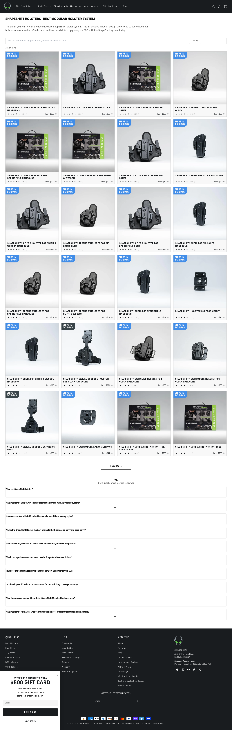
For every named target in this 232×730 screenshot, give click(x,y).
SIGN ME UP (30, 712)
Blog (120, 653)
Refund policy (127, 723)
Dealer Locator (125, 658)
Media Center (124, 686)
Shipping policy (159, 723)
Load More (116, 466)
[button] (25, 6)
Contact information (142, 723)
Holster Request (69, 672)
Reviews (122, 648)
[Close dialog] (57, 675)
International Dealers (128, 662)
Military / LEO (124, 667)
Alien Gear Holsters (82, 724)
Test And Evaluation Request (131, 681)
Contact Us (67, 643)
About (121, 643)
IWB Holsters (11, 662)
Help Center (67, 653)
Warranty (66, 667)
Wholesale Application (128, 676)
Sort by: (195, 41)
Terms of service (112, 723)
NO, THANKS (30, 721)
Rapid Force (11, 648)
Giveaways (123, 672)
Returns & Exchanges (72, 658)
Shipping (66, 662)
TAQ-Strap (10, 653)
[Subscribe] (137, 701)
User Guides (67, 648)
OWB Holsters (11, 667)
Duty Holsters (11, 643)
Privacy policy (98, 723)
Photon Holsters (12, 658)
